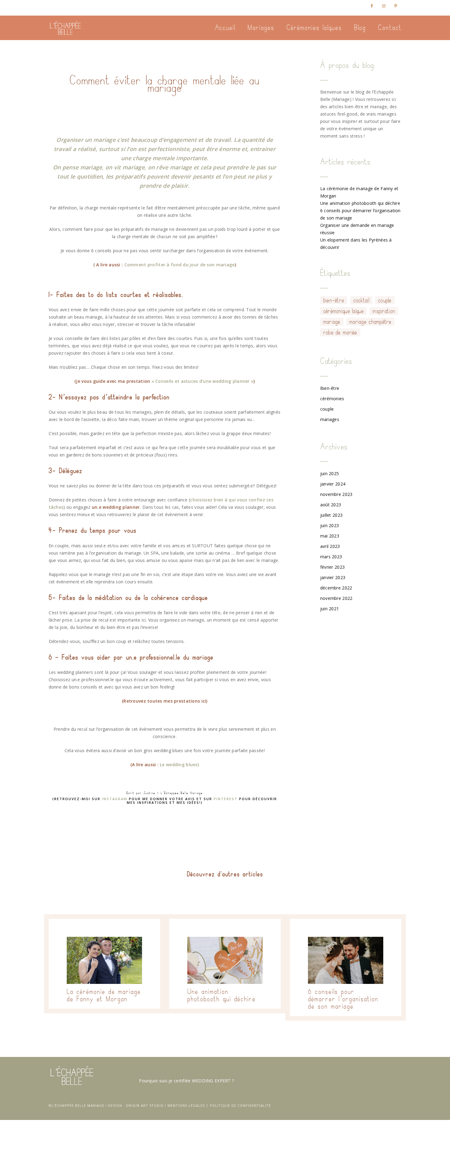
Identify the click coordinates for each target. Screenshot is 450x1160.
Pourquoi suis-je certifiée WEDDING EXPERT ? (186, 1081)
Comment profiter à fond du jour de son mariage (179, 265)
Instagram (114, 798)
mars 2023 (331, 557)
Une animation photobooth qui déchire (360, 203)
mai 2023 (329, 536)
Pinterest (226, 798)
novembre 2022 (336, 598)
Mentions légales (186, 1105)
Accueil (225, 27)
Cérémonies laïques (314, 27)
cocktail (361, 300)
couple (385, 300)
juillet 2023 (331, 515)
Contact (390, 27)
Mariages (261, 27)
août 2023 (330, 505)
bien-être (333, 300)
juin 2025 (329, 473)
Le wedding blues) (179, 764)
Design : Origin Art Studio (136, 1105)
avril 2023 (330, 546)
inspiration (384, 311)
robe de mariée (340, 332)
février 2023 (332, 567)
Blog (360, 27)
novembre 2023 (336, 494)
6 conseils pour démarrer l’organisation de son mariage (343, 999)
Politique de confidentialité (240, 1105)
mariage (331, 322)
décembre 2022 (336, 588)
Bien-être (329, 388)
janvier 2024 (332, 484)
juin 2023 (329, 525)
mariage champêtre (370, 322)
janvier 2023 (332, 577)
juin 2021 (329, 608)
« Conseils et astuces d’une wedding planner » (203, 381)
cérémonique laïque (343, 311)
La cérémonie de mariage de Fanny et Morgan (104, 995)
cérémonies (332, 398)
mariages (329, 419)
